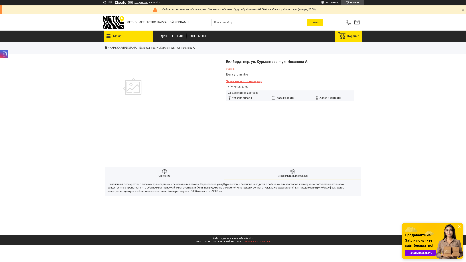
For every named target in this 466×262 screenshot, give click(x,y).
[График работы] (357, 22)
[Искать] (315, 22)
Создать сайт (141, 2)
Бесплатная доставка (245, 92)
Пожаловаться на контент (256, 241)
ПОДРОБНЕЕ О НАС (170, 36)
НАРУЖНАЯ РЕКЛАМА (123, 47)
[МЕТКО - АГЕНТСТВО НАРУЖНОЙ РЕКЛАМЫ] (113, 22)
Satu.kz (249, 238)
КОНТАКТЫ (198, 36)
